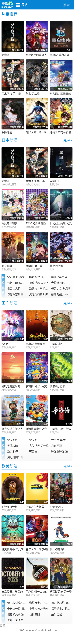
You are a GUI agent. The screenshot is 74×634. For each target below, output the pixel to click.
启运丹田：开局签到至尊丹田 (24, 457)
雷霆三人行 (13, 288)
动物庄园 (34, 614)
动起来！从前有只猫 (41, 288)
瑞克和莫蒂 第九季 (18, 614)
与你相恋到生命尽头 (19, 294)
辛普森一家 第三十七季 (21, 608)
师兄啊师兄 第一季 (62, 451)
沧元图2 (12, 440)
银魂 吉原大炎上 (39, 282)
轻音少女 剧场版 (61, 288)
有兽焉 (33, 451)
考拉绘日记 (58, 282)
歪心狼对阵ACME (17, 602)
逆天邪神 (12, 451)
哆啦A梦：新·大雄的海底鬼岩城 (47, 277)
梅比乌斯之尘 (59, 277)
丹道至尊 (56, 445)
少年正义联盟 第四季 (19, 620)
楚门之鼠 (56, 614)
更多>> (67, 140)
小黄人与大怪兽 (38, 608)
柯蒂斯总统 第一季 (62, 602)
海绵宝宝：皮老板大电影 (43, 602)
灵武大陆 (12, 445)
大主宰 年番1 (59, 440)
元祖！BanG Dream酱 (20, 282)
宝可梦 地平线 (15, 277)
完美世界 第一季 (39, 445)
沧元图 (33, 440)
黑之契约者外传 (38, 294)
